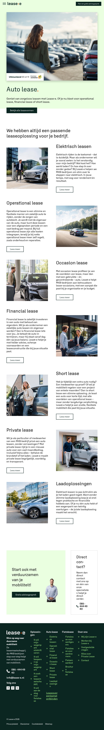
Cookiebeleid (37, 724)
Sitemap (48, 724)
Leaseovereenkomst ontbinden (52, 696)
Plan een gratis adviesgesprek (88, 4)
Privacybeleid (12, 724)
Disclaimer (24, 724)
